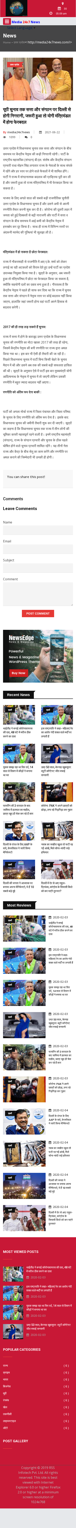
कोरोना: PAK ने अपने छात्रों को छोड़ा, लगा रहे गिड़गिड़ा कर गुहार (60, 1087)
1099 (12, 137)
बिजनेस (36, 1386)
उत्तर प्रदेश (19, 42)
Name (7, 522)
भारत (36, 1379)
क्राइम (36, 1372)
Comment (10, 579)
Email (7, 541)
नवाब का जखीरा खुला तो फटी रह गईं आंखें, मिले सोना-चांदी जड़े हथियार (57, 848)
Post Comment (38, 613)
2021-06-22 (52, 132)
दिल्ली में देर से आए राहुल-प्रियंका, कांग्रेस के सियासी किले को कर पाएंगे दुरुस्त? (56, 887)
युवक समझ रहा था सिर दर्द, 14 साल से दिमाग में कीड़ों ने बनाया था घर (18, 771)
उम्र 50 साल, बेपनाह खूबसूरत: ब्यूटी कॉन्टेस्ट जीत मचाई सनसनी (56, 771)
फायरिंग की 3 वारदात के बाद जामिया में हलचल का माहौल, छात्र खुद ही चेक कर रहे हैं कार (18, 809)
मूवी (36, 1393)
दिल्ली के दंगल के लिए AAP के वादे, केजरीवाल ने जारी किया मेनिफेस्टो (17, 848)
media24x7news (16, 132)
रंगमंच (36, 1400)
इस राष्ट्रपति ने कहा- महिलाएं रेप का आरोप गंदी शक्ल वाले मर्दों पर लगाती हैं (57, 732)
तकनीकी (36, 1414)
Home (7, 42)
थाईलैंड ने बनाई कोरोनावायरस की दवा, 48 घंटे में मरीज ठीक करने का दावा (17, 732)
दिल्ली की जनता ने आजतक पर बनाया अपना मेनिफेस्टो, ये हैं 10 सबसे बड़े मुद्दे (18, 887)
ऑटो (36, 1428)
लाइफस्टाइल (36, 1421)
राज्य (36, 1365)
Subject (8, 560)
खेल (36, 1407)
